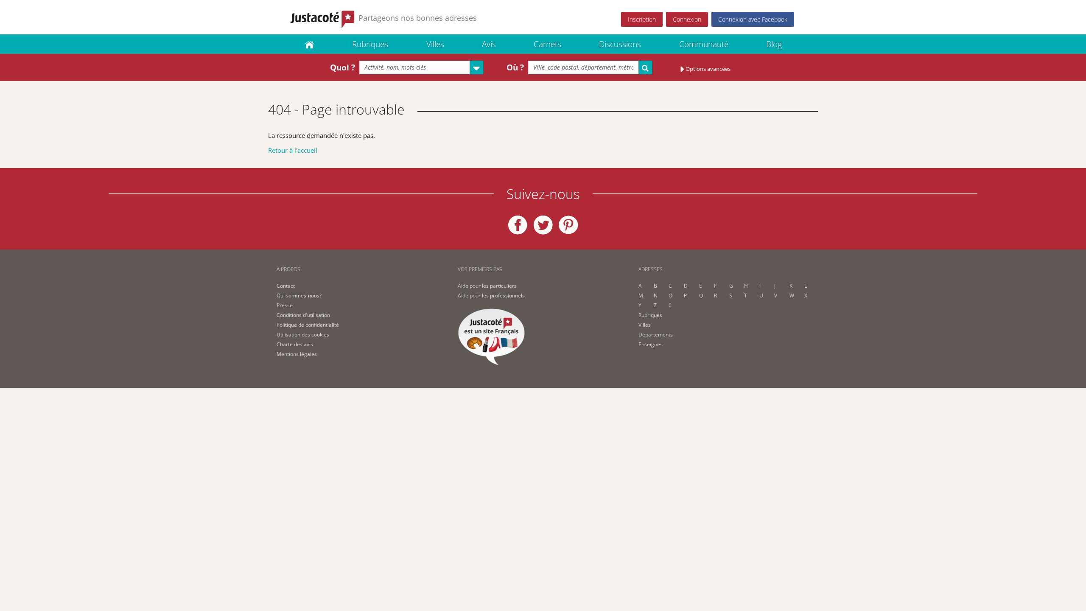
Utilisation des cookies (303, 334)
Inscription (642, 19)
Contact (286, 286)
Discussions (620, 44)
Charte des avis (295, 344)
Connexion (687, 19)
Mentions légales (297, 354)
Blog (774, 44)
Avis (489, 44)
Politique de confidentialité (308, 325)
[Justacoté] (309, 44)
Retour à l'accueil (292, 150)
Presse (285, 305)
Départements (655, 334)
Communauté (703, 44)
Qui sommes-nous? (299, 295)
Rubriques (370, 44)
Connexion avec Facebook (752, 19)
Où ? (515, 67)
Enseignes (650, 344)
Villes (435, 44)
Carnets (547, 44)
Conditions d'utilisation (303, 315)
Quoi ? (342, 67)
